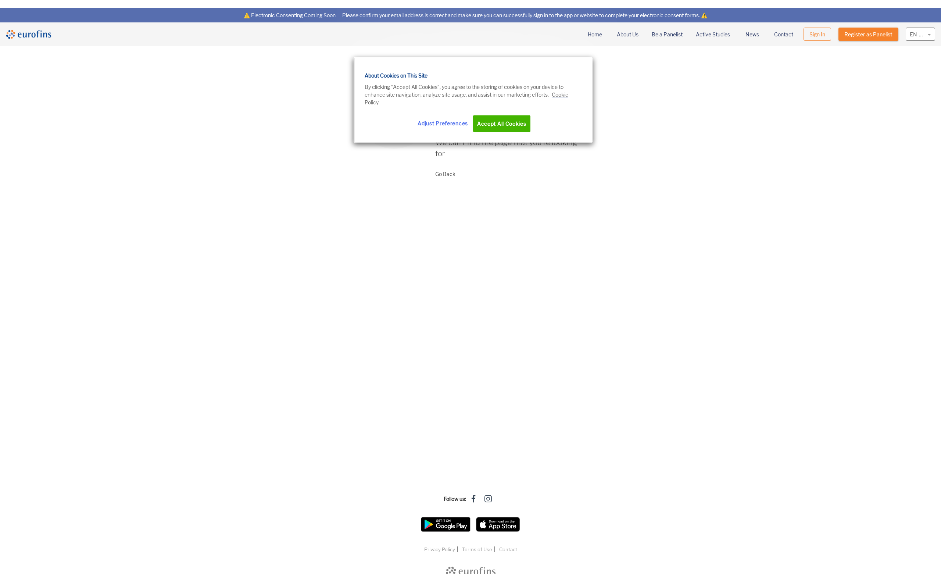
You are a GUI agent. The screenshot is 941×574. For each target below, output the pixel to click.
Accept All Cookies (501, 124)
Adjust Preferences (443, 123)
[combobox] (920, 33)
